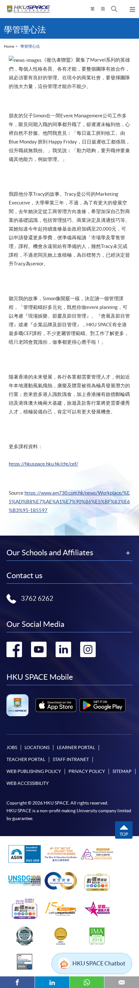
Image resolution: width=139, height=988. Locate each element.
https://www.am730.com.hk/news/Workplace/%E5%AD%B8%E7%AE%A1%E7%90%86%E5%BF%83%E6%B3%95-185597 (69, 501)
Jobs (11, 747)
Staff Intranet (71, 759)
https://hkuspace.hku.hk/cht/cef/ (43, 464)
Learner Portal (76, 747)
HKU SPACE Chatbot (98, 963)
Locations (37, 747)
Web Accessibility (27, 783)
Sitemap (122, 771)
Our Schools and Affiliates (49, 552)
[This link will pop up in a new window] (56, 705)
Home (9, 46)
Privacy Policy (87, 771)
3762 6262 (37, 598)
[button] (114, 9)
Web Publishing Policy (33, 771)
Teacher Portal (25, 759)
